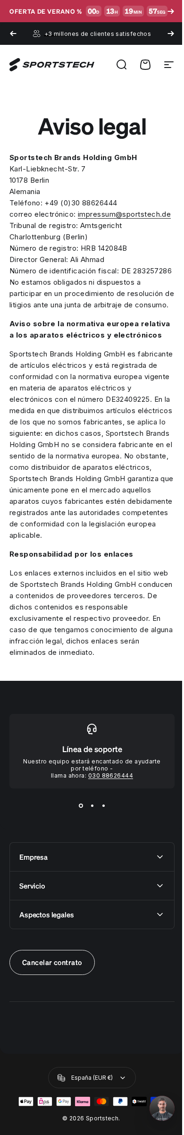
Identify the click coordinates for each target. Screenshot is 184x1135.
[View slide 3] (100, 873)
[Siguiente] (163, 33)
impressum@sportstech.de (55, 225)
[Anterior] (13, 33)
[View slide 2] (88, 873)
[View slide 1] (77, 873)
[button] (154, 1108)
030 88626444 (106, 843)
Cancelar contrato (52, 1030)
